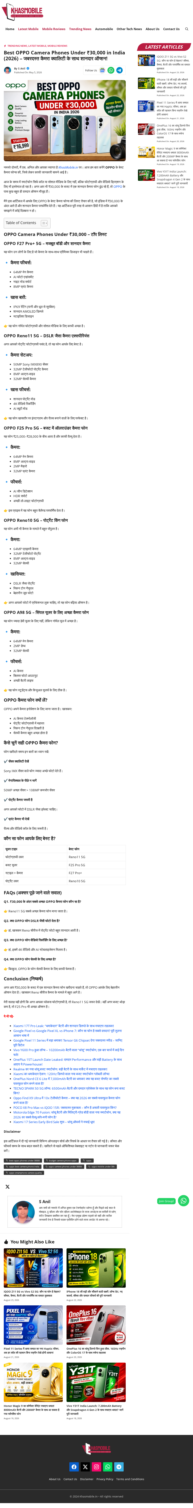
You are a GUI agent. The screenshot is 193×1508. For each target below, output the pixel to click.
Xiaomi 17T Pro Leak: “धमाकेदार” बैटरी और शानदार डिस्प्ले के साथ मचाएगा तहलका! (63, 1026)
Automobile (104, 29)
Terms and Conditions (130, 1479)
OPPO (117, 186)
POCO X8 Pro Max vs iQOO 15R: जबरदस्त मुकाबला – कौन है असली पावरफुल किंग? (64, 1107)
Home (9, 29)
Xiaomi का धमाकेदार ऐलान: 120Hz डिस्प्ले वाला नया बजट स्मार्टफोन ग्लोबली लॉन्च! (61, 1074)
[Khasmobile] (22, 12)
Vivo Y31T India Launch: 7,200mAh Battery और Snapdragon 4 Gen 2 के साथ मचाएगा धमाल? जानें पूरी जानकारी (95, 1410)
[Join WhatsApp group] (183, 1200)
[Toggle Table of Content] (42, 223)
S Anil (21, 68)
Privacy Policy (104, 1479)
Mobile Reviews (53, 29)
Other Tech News (129, 29)
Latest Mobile (28, 29)
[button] (187, 29)
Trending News (80, 29)
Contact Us (171, 29)
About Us (152, 29)
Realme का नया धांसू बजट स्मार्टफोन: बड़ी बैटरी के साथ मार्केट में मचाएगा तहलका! (60, 1069)
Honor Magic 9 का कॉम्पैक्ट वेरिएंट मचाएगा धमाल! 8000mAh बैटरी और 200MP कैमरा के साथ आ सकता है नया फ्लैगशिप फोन (31, 1410)
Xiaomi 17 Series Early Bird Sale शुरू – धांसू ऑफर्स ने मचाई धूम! (54, 1122)
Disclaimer (86, 1479)
